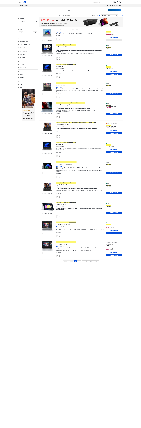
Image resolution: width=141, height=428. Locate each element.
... (87, 261)
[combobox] (109, 16)
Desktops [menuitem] (37, 2)
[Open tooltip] (18, 18)
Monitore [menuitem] (52, 2)
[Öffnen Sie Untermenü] (19, 2)
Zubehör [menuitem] (77, 2)
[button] (28, 18)
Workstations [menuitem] (45, 2)
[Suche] (112, 2)
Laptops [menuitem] (30, 2)
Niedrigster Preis (108, 244)
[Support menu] (115, 2)
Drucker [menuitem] (59, 2)
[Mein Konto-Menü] (118, 2)
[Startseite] (24, 2)
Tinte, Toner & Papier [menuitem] (67, 2)
